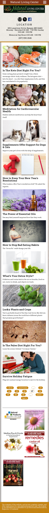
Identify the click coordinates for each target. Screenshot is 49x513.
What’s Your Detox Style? (18, 276)
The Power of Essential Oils (19, 214)
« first (10, 388)
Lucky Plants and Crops (17, 309)
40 (16, 395)
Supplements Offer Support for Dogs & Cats (24, 146)
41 (23, 395)
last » (24, 398)
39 (8, 395)
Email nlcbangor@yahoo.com (20, 19)
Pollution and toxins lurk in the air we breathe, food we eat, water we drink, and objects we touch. (23, 280)
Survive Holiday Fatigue (17, 376)
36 (24, 391)
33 (41, 388)
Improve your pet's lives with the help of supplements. (23, 151)
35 (17, 391)
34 (9, 391)
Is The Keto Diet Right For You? (21, 70)
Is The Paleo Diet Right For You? (22, 345)
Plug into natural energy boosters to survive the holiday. (24, 380)
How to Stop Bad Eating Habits (21, 245)
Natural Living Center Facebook (30, 19)
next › (39, 395)
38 (40, 391)
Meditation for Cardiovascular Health (21, 110)
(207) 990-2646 (25, 38)
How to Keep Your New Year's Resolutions (20, 179)
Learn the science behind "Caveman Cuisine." (19, 349)
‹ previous (22, 388)
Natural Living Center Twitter (25, 19)
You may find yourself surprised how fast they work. (22, 217)
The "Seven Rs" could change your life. (17, 248)
